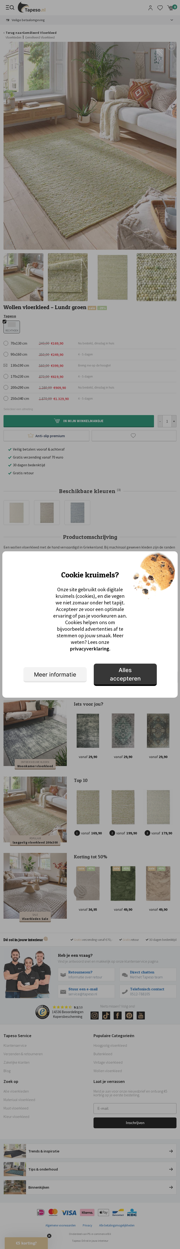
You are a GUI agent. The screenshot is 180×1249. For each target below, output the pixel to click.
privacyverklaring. (90, 648)
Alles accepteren (125, 674)
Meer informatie (55, 674)
